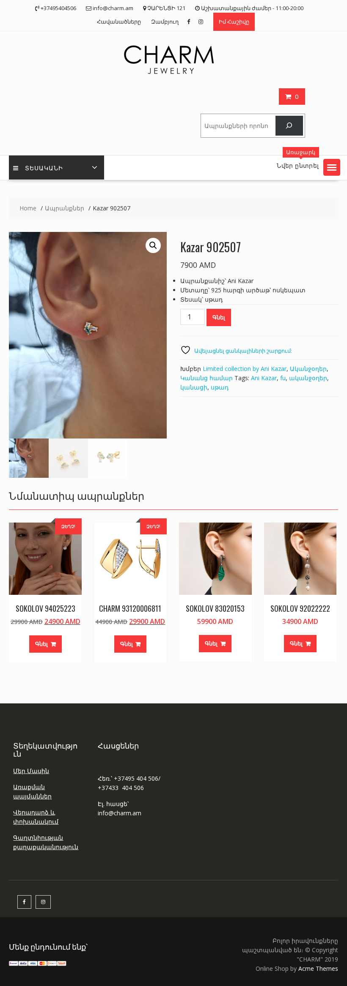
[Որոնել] (289, 126)
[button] (331, 167)
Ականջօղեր (308, 369)
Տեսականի (44, 167)
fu (283, 378)
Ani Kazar (264, 378)
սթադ (220, 387)
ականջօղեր (308, 378)
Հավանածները (119, 21)
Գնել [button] (41, 644)
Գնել (218, 317)
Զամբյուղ (165, 21)
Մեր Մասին (31, 771)
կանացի (193, 387)
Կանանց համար (206, 378)
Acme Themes (318, 968)
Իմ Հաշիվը (234, 21)
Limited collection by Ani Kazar (244, 369)
